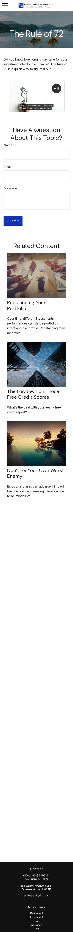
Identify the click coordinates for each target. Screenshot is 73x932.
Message (10, 188)
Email (7, 167)
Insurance (36, 924)
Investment (36, 917)
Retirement (36, 913)
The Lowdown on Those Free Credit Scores (33, 394)
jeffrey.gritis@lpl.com (36, 895)
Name (8, 145)
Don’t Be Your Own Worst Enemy (35, 473)
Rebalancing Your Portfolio (26, 305)
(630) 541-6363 (41, 875)
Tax (36, 928)
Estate (36, 921)
